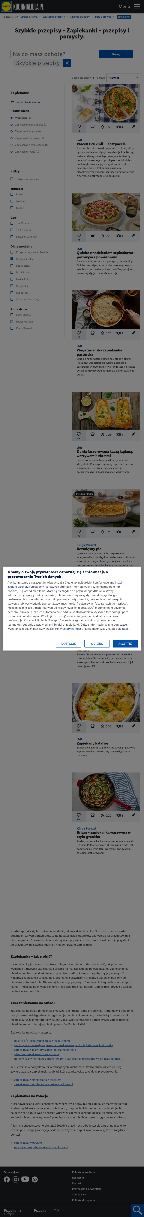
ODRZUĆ (97, 643)
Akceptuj (125, 643)
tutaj (125, 628)
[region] (72, 609)
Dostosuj (68, 643)
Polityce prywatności (68, 628)
